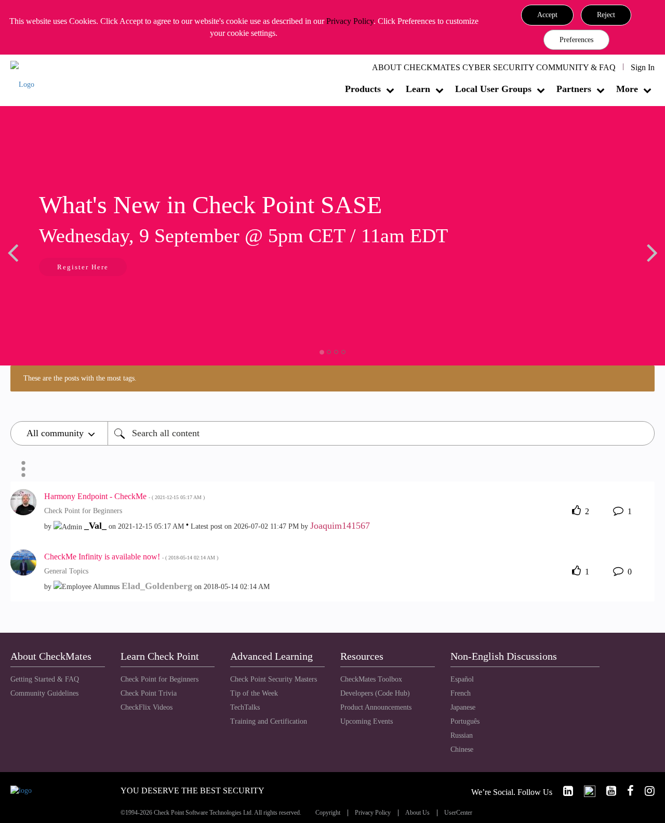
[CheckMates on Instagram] (645, 791)
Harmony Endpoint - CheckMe (124, 496)
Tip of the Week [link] (254, 693)
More (627, 89)
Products (363, 89)
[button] (547, 15)
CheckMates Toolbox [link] (371, 679)
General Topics (66, 571)
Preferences (576, 40)
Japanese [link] (462, 707)
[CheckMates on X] (585, 791)
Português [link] (465, 721)
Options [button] (23, 469)
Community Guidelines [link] (44, 693)
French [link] (460, 693)
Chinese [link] (461, 749)
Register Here (57, 267)
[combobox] (381, 433)
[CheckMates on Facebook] (626, 791)
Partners (573, 89)
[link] (563, 791)
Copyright (327, 812)
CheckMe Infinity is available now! (131, 556)
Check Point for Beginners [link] (159, 679)
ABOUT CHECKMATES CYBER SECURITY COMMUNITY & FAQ (494, 67)
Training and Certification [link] (268, 721)
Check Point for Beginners (83, 511)
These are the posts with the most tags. (80, 378)
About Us (417, 812)
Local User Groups (493, 89)
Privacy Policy (350, 21)
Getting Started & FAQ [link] (44, 679)
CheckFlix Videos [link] (146, 707)
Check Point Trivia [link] (149, 693)
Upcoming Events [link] (366, 721)
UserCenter (458, 812)
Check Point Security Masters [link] (273, 679)
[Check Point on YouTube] (606, 791)
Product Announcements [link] (375, 707)
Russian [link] (461, 735)
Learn (418, 89)
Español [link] (462, 679)
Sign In (643, 67)
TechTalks (245, 707)
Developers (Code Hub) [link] (375, 693)
